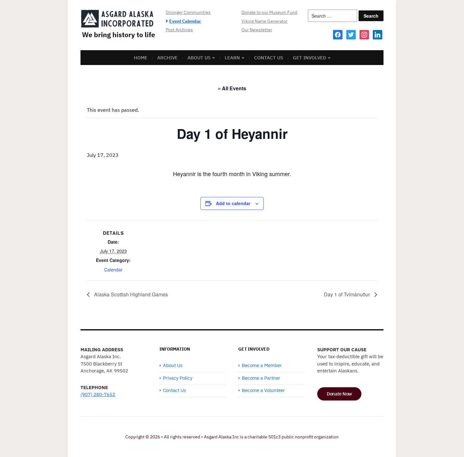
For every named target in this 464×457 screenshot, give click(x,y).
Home (140, 58)
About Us (199, 58)
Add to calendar (233, 203)
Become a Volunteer (263, 390)
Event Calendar (185, 21)
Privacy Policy (177, 378)
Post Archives (179, 30)
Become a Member (262, 365)
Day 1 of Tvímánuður (347, 294)
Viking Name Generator (264, 21)
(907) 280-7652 (97, 394)
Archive (167, 58)
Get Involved (309, 58)
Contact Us (268, 58)
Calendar (113, 269)
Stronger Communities (188, 12)
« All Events (232, 88)
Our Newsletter (256, 30)
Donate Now (339, 394)
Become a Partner (261, 378)
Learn (232, 58)
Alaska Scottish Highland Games (130, 294)
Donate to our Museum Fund (269, 12)
